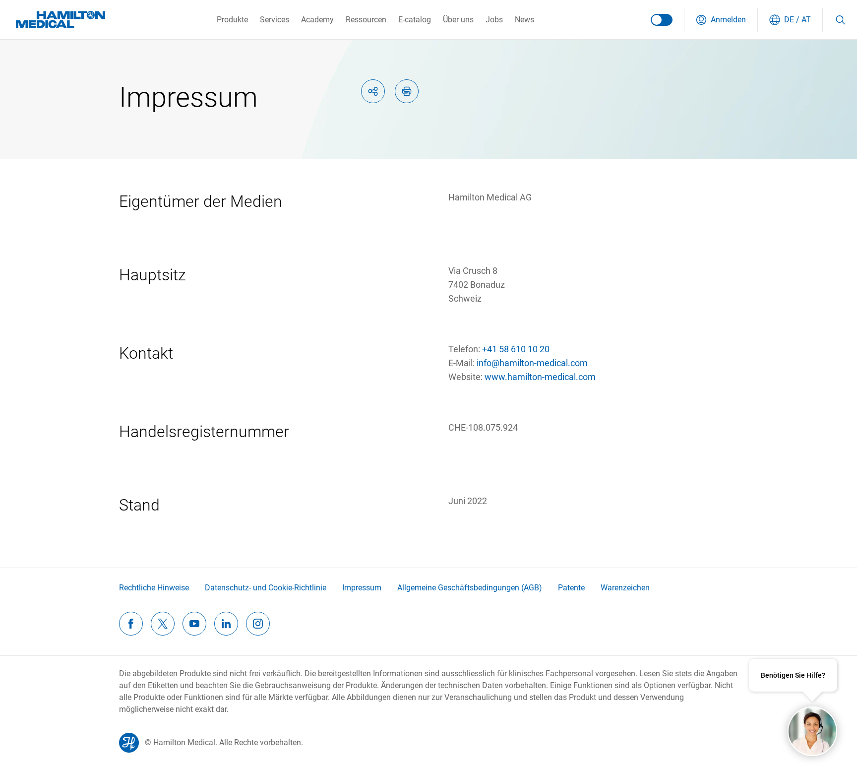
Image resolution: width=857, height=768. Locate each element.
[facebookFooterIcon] (131, 624)
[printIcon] (407, 91)
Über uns (458, 19)
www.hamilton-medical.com (540, 377)
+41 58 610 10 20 (516, 349)
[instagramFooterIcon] (258, 624)
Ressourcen (366, 19)
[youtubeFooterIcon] (194, 624)
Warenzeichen (625, 587)
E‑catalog (414, 19)
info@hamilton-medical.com (532, 363)
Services (274, 19)
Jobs (494, 19)
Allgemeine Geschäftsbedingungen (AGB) (469, 587)
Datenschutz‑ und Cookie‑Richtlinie (265, 587)
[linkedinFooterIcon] (226, 624)
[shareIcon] (373, 91)
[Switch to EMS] (662, 20)
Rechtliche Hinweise (154, 587)
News (524, 19)
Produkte (232, 19)
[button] (721, 20)
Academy (317, 19)
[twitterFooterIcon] (163, 624)
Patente (571, 587)
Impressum (361, 587)
